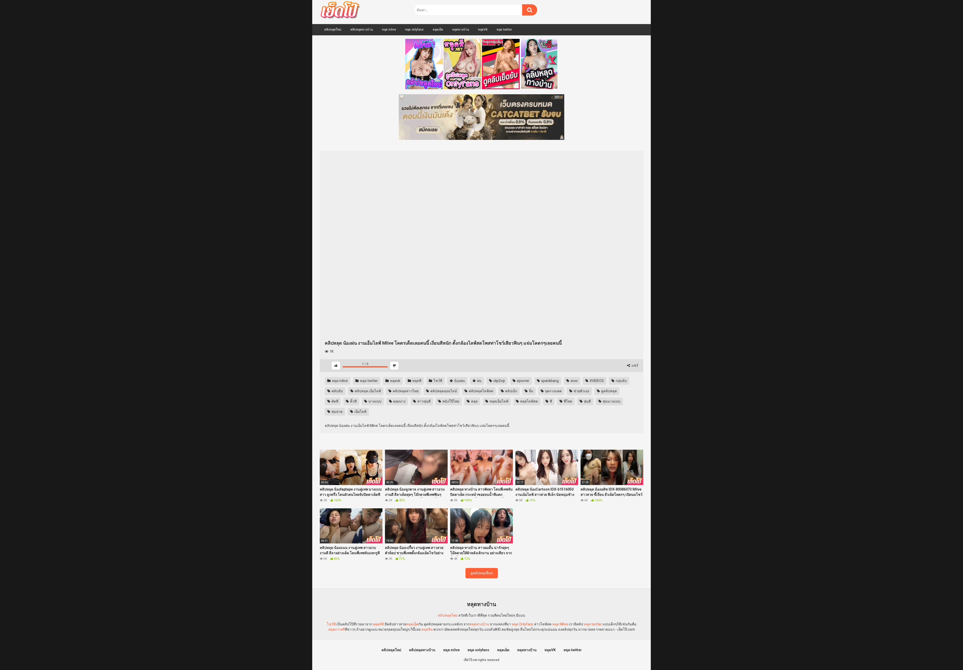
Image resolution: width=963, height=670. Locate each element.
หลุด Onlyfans (522, 624)
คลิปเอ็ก (510, 391)
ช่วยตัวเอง (581, 391)
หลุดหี (416, 381)
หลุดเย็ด (438, 29)
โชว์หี (437, 381)
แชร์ (634, 365)
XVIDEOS (596, 381)
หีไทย (567, 401)
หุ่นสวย (337, 412)
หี (550, 401)
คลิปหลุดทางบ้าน (361, 29)
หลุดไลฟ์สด (528, 401)
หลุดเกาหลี (336, 629)
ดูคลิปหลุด (608, 391)
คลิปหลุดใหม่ (332, 29)
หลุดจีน (427, 629)
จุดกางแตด (553, 391)
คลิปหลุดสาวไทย (405, 391)
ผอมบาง (399, 401)
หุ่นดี (587, 401)
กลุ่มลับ (621, 381)
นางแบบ (374, 401)
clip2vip (499, 381)
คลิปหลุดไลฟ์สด (480, 391)
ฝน (479, 381)
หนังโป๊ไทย (450, 401)
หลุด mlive (389, 29)
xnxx (574, 381)
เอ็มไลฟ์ (360, 412)
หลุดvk (394, 381)
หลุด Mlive (560, 624)
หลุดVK (483, 29)
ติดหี (334, 401)
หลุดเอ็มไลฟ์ (498, 401)
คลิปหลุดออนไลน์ (443, 391)
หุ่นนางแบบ (611, 401)
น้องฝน (459, 381)
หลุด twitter (504, 29)
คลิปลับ (337, 391)
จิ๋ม (530, 391)
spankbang (549, 381)
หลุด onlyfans (414, 29)
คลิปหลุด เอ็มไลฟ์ (367, 391)
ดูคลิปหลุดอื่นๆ (481, 573)
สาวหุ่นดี (424, 401)
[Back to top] (946, 655)
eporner (522, 381)
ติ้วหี (353, 401)
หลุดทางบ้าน (460, 29)
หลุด (474, 401)
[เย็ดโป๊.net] (340, 11)
